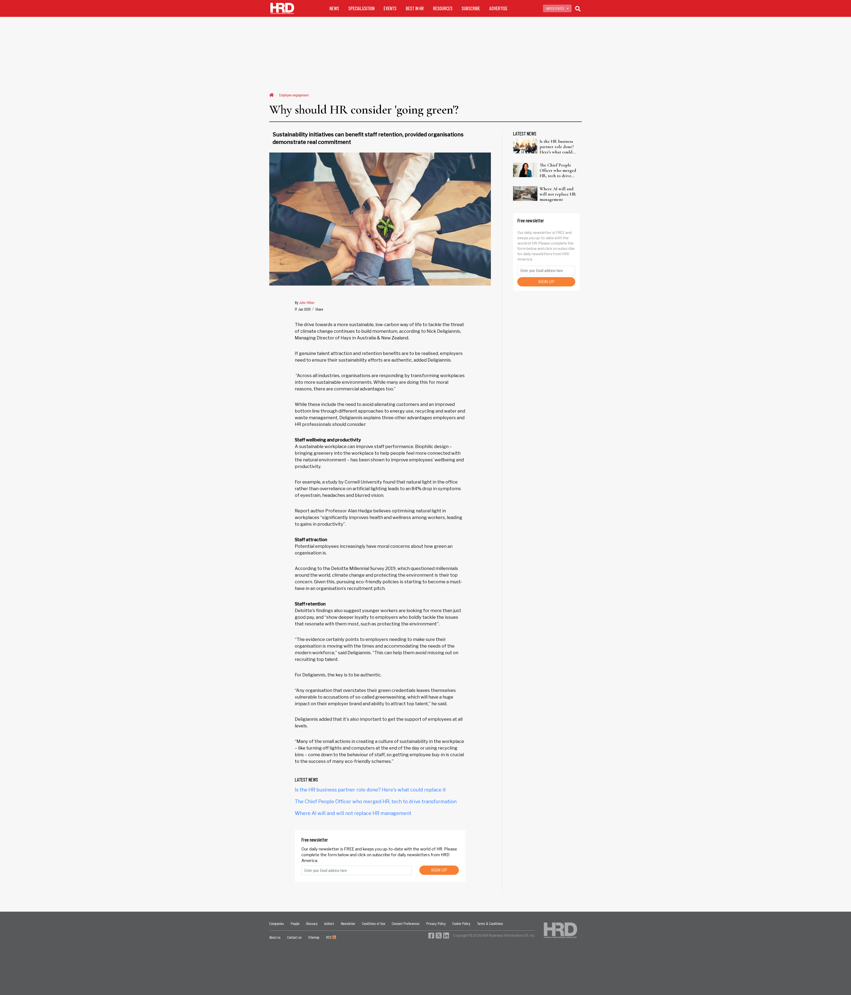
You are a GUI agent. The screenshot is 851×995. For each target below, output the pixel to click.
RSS (329, 937)
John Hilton (306, 302)
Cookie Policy (461, 923)
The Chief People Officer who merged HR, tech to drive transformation (376, 801)
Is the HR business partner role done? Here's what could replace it (370, 790)
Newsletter (348, 923)
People (295, 923)
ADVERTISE (498, 8)
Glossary (312, 923)
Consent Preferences (406, 923)
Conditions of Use (373, 923)
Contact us (294, 937)
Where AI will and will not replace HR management (353, 813)
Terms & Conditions (490, 923)
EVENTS (390, 8)
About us (275, 937)
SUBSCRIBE (471, 8)
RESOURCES (443, 8)
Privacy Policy (436, 923)
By (304, 302)
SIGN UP (439, 870)
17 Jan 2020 (303, 309)
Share (319, 309)
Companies (276, 923)
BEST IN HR (415, 8)
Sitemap (313, 937)
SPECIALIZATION (361, 8)
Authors (329, 923)
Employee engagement (294, 94)
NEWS (334, 8)
